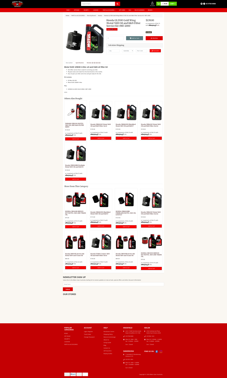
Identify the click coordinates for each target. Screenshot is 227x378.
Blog (105, 345)
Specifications (80, 63)
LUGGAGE (96, 10)
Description (69, 63)
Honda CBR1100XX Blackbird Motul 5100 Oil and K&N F (126, 125)
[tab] (69, 62)
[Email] (202, 3)
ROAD (68, 10)
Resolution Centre (109, 331)
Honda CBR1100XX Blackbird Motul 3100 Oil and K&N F (100, 213)
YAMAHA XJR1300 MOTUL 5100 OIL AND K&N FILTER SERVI (74, 125)
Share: (109, 29)
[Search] (117, 4)
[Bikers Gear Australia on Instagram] (161, 351)
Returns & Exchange (110, 337)
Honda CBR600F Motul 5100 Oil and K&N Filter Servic (151, 125)
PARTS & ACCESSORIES (109, 10)
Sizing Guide (107, 342)
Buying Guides (108, 353)
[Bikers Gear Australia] (17, 4)
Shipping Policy (108, 334)
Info (158, 25)
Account (152, 5)
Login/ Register (88, 331)
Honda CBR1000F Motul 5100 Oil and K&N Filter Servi (100, 125)
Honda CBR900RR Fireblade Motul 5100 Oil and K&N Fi (75, 166)
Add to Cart (135, 38)
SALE (130, 10)
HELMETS (86, 10)
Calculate (156, 51)
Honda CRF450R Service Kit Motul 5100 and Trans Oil (125, 254)
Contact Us (107, 348)
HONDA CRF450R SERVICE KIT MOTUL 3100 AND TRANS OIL (75, 213)
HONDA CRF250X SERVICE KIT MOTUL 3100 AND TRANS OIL (151, 254)
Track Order (87, 334)
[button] (154, 38)
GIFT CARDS (122, 10)
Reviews (89, 63)
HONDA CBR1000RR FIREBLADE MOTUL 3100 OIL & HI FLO (126, 213)
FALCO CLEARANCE (139, 10)
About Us (106, 340)
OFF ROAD (76, 10)
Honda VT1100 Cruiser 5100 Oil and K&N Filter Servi (100, 254)
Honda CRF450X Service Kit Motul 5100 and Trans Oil (74, 254)
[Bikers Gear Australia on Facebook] (156, 351)
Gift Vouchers (108, 351)
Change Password (89, 337)
